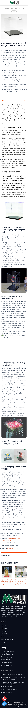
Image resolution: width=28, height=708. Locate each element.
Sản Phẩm (14, 8)
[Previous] (1, 577)
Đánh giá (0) (5, 555)
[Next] (27, 577)
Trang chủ (6, 8)
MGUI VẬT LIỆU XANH (13, 548)
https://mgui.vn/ (6, 540)
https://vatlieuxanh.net (13, 538)
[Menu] (2, 3)
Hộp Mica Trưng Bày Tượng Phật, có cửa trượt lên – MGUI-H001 (7, 582)
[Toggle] (24, 100)
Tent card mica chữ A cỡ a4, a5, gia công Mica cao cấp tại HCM (20, 582)
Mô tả (3, 101)
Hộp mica (21, 8)
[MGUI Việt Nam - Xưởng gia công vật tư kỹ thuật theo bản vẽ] (14, 2)
